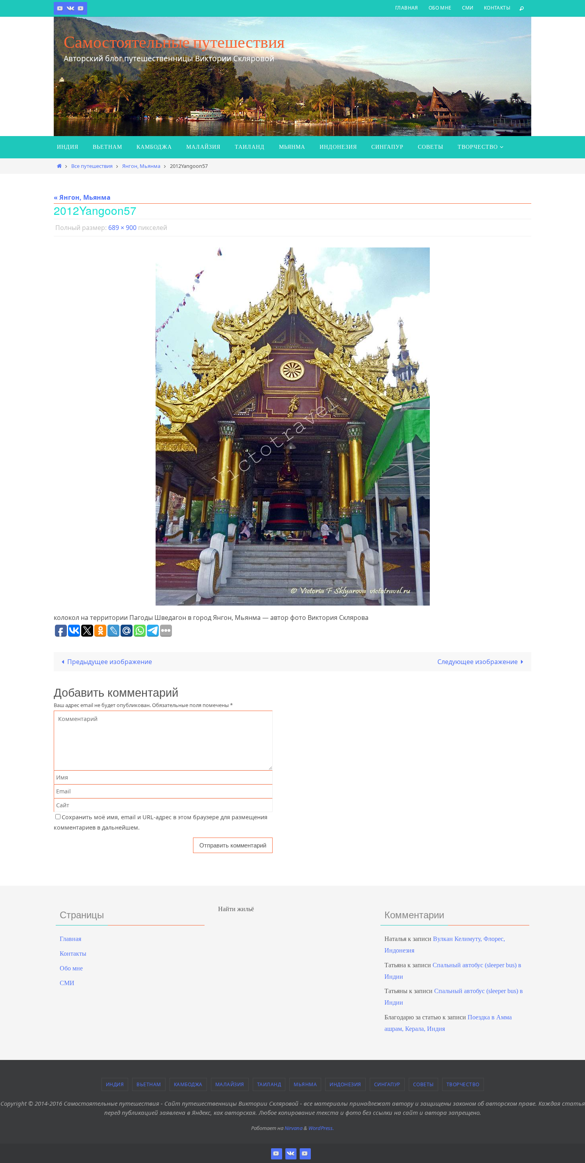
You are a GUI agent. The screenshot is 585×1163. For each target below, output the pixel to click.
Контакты (497, 7)
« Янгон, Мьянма (82, 197)
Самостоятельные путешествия (174, 41)
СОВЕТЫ (423, 1084)
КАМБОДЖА (188, 1084)
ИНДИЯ (115, 1084)
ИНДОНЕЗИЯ (345, 1084)
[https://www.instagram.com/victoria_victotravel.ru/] (60, 8)
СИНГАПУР (387, 1084)
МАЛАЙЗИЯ (229, 1084)
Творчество (463, 1084)
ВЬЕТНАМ (148, 1084)
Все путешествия (92, 165)
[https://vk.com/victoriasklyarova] (70, 8)
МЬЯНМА (305, 1084)
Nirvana (293, 1128)
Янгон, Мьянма (141, 165)
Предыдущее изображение (109, 661)
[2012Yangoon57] (292, 426)
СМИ (468, 7)
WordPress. (321, 1128)
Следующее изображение (477, 661)
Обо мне (440, 7)
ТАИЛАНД (269, 1084)
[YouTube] (80, 8)
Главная (406, 7)
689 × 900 (122, 227)
